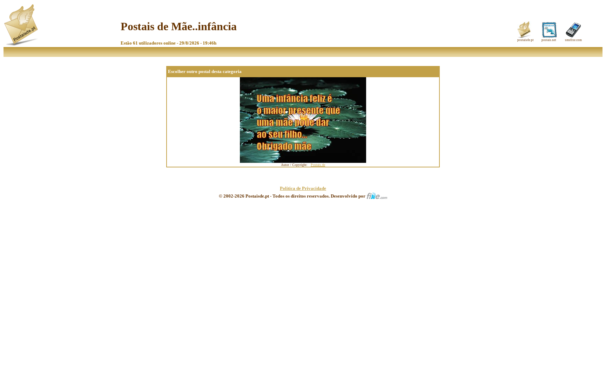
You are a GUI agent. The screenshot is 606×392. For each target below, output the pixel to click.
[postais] (21, 44)
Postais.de (318, 165)
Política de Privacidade (303, 188)
